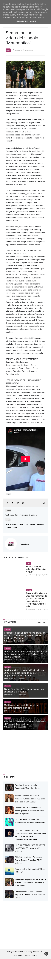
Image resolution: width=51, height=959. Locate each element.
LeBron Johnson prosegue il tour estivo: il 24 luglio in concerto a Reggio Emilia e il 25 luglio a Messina (25, 654)
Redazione (24, 544)
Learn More (22, 21)
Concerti (7, 629)
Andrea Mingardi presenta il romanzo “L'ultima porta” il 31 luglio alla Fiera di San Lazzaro (30, 799)
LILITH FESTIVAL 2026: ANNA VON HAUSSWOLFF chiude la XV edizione (30, 848)
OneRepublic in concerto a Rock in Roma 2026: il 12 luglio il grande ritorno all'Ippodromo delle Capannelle (24, 673)
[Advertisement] (23, 752)
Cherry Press (32, 951)
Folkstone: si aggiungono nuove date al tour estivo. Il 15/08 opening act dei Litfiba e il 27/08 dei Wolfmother (25, 635)
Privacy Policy (31, 955)
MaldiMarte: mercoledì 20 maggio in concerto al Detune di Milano (21, 706)
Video (8, 50)
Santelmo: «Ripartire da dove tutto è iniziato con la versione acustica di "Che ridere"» (30, 883)
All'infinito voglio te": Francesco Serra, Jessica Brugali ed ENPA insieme (28, 860)
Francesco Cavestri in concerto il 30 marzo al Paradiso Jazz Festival (24, 722)
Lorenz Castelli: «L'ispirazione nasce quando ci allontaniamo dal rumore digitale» (29, 811)
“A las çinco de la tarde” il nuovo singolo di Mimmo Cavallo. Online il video (30, 895)
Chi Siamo (18, 955)
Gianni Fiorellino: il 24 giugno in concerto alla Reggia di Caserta (24, 690)
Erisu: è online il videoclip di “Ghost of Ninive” (36, 569)
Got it (33, 21)
